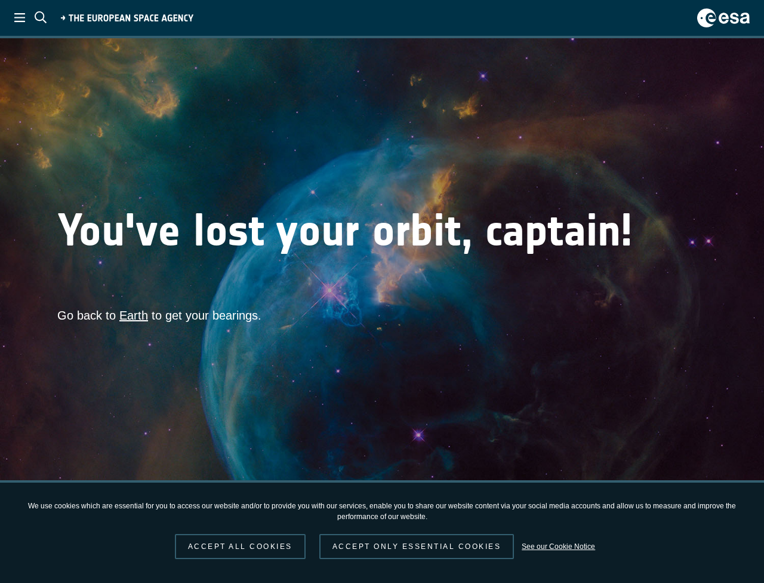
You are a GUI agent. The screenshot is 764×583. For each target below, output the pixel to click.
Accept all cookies (240, 546)
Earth (133, 315)
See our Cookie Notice (558, 546)
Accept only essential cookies (416, 546)
